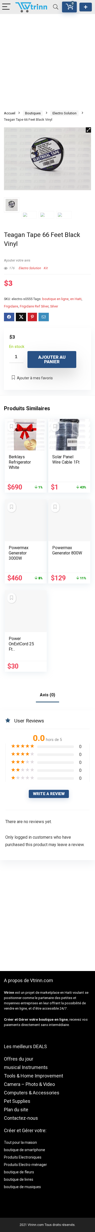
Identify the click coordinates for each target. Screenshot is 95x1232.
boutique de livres (18, 1179)
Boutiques (33, 113)
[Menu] (6, 7)
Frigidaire (11, 306)
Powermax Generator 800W (67, 550)
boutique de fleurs (19, 1172)
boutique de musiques (22, 1187)
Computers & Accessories (31, 1092)
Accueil (9, 113)
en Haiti (76, 299)
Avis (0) (47, 694)
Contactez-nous (21, 1118)
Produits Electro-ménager (25, 1165)
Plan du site (16, 1109)
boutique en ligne (55, 299)
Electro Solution (65, 113)
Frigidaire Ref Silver (34, 306)
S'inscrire (85, 7)
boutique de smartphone (24, 1150)
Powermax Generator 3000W (18, 553)
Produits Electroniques (22, 1157)
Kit (46, 268)
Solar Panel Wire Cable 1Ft (65, 459)
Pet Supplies (17, 1101)
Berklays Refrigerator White (20, 462)
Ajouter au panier (52, 359)
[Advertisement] (47, 61)
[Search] (55, 7)
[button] (88, 130)
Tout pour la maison (20, 1142)
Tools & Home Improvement (33, 1076)
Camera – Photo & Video (29, 1084)
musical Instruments (26, 1067)
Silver (54, 306)
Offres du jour (18, 1059)
